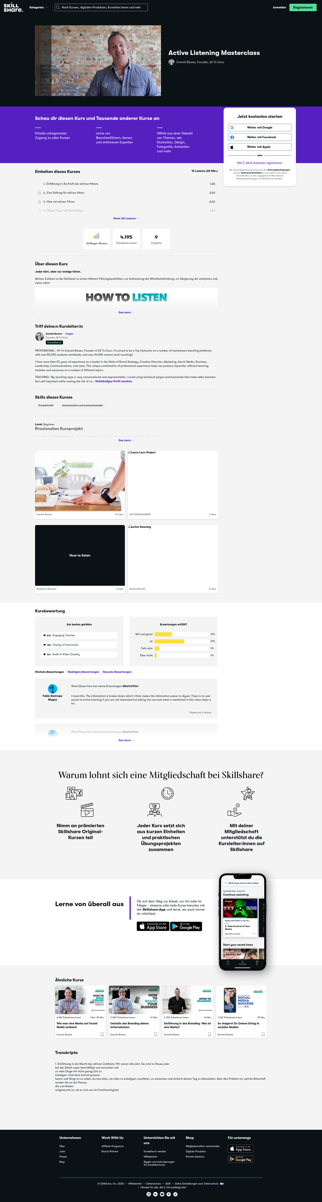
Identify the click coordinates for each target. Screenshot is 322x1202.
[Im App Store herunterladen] (152, 927)
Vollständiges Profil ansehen (113, 381)
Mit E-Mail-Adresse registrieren (259, 163)
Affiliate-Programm (113, 1146)
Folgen (69, 333)
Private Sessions (195, 1156)
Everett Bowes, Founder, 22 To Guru (200, 62)
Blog (61, 1161)
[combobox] (101, 7)
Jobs (62, 1151)
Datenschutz (153, 1183)
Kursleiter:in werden (155, 1151)
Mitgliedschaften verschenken (203, 1146)
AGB (168, 1183)
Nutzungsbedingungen (279, 170)
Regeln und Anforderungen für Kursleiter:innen (159, 1163)
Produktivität (45, 405)
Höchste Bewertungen (49, 672)
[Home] (13, 7)
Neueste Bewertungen (117, 672)
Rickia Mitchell (137, 588)
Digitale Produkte (196, 1151)
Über (62, 1146)
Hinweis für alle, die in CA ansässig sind (163, 1187)
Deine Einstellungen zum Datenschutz (196, 1183)
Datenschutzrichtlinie (251, 173)
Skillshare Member (47, 588)
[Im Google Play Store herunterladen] (187, 927)
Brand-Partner (110, 1151)
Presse (63, 1156)
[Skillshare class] (80, 1000)
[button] (47, 6)
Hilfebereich (150, 1156)
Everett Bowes (59, 333)
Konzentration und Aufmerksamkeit (82, 405)
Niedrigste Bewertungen (83, 672)
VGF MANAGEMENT (140, 514)
